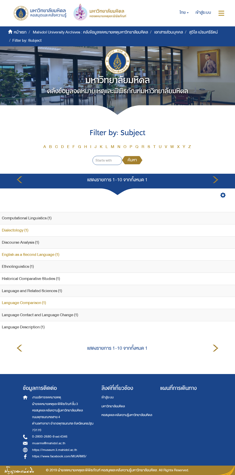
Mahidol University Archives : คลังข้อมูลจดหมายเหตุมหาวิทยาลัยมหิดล (90, 32)
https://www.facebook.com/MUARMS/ (59, 456)
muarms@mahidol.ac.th (48, 443)
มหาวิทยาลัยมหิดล (113, 406)
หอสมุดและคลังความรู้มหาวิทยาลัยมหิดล (126, 415)
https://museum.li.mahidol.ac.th (54, 450)
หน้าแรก (20, 32)
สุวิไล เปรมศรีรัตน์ (203, 32)
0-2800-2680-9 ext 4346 (49, 436)
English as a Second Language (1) (30, 254)
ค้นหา (132, 160)
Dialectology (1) (15, 230)
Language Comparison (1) (24, 302)
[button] (184, 12)
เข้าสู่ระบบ (107, 397)
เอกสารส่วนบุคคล (168, 32)
